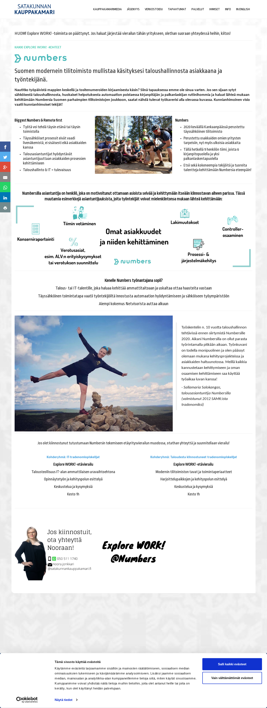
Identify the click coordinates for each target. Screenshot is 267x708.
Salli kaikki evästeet (232, 664)
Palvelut (197, 9)
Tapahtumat (177, 9)
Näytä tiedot (63, 700)
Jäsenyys (133, 9)
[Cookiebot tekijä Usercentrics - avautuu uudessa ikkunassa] (27, 700)
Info (228, 9)
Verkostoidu (154, 9)
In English (243, 9)
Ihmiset (214, 9)
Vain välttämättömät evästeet (232, 677)
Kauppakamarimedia (107, 9)
